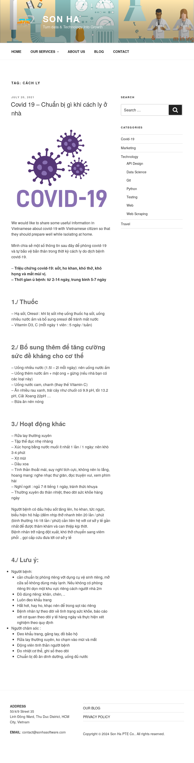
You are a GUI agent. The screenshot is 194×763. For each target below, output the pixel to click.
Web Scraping (137, 213)
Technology (129, 156)
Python (132, 188)
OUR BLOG (91, 708)
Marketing (128, 147)
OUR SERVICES (43, 51)
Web (130, 205)
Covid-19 (127, 138)
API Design (135, 163)
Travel (125, 223)
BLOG (99, 51)
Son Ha (61, 19)
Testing (132, 197)
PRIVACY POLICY (96, 716)
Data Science (136, 172)
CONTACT (121, 51)
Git (129, 180)
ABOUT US (76, 51)
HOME (16, 51)
